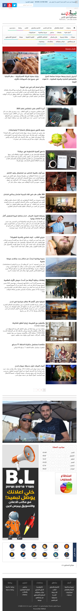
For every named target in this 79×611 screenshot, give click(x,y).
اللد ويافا (54, 592)
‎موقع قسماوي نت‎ (68, 565)
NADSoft (43, 609)
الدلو (24, 558)
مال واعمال (53, 37)
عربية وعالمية (42, 32)
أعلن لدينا (63, 2)
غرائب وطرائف (60, 42)
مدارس (52, 32)
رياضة (20, 28)
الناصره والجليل (35, 28)
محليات (69, 595)
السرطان (56, 550)
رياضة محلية (10, 590)
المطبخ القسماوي (39, 595)
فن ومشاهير (39, 598)
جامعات (59, 32)
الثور (35, 550)
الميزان (67, 558)
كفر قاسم (54, 600)
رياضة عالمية (10, 587)
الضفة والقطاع (59, 28)
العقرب (13, 550)
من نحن (69, 2)
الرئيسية (74, 2)
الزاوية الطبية (30, 37)
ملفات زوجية (64, 37)
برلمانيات (41, 42)
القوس (23, 550)
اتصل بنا (57, 2)
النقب (26, 28)
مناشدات (50, 42)
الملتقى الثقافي (42, 37)
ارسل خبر (51, 2)
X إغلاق (76, 8)
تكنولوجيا (39, 587)
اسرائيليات (32, 32)
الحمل (45, 558)
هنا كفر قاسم (47, 28)
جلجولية (54, 598)
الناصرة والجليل (54, 587)
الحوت (34, 558)
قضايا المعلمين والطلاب (25, 591)
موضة (21, 37)
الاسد (68, 550)
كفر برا (54, 595)
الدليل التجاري (39, 590)
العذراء (56, 558)
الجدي (13, 558)
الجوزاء (45, 550)
